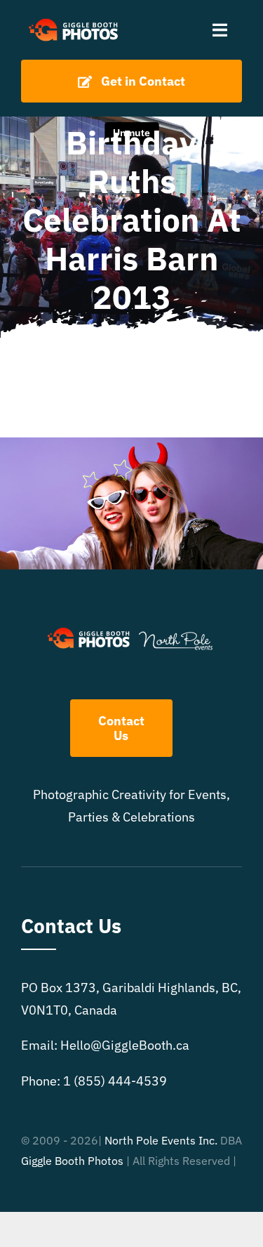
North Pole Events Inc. (160, 1140)
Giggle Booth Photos (72, 1161)
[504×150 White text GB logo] (74, 20)
